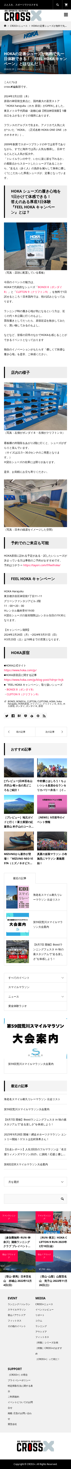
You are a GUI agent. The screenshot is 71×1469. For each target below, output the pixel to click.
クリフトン (35, 703)
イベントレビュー (44, 1309)
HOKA (52, 701)
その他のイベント (17, 1326)
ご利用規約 (13, 1396)
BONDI (11, 701)
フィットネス (14, 1320)
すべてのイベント (19, 977)
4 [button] (38, 1055)
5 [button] (42, 1055)
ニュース (36, 69)
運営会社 (12, 1424)
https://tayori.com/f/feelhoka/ (41, 565)
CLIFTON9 (42, 701)
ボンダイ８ (31, 706)
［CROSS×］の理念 (18, 1374)
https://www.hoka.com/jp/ (20, 670)
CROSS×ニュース (24, 69)
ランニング (41, 1326)
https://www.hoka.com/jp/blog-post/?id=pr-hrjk (33, 680)
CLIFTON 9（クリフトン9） (32, 292)
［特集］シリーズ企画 (46, 1342)
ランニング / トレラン (19, 1304)
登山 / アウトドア (17, 1315)
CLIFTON (31, 701)
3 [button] (35, 1055)
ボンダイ (20, 706)
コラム (38, 1320)
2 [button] (32, 1055)
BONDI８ (21, 701)
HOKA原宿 (23, 703)
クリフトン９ (49, 703)
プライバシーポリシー (19, 1380)
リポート (39, 1315)
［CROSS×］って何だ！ (47, 1359)
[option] (35, 1043)
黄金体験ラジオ (17, 1006)
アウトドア (41, 1331)
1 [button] (29, 1055)
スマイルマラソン (19, 987)
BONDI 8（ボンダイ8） (21, 689)
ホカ (59, 703)
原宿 (40, 706)
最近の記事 (19, 878)
